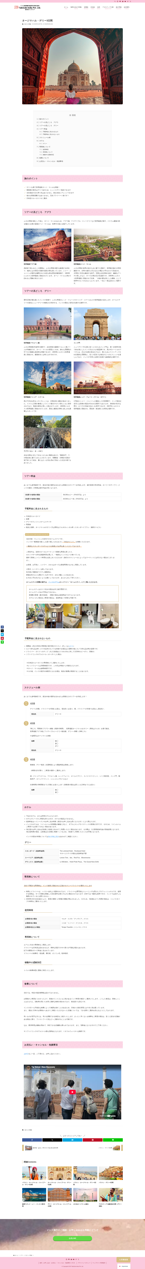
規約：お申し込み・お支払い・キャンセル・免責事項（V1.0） (58, 1263)
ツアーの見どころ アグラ (48, 122)
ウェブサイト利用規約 (99, 1263)
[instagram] (117, 1)
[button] (32, 1140)
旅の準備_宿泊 (53, 836)
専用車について (44, 147)
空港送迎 (124, 1259)
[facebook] (128, 1)
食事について (44, 158)
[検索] (115, 1)
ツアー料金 (43, 129)
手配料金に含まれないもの (51, 134)
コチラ (71, 646)
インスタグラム (53, 582)
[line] (120, 1)
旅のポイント (44, 119)
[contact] (122, 1)
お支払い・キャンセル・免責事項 (51, 161)
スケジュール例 (44, 137)
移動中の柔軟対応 (48, 154)
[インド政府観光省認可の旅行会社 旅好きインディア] (27, 7)
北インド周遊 (27, 24)
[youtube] (125, 1)
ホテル (41, 141)
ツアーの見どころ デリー (48, 125)
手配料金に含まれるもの (50, 131)
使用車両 (45, 149)
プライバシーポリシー (84, 1263)
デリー (45, 143)
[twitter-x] (130, 1)
